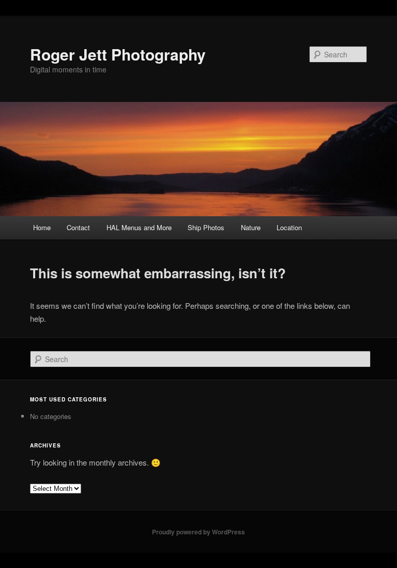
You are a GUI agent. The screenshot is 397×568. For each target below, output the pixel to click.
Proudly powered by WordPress (198, 531)
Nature (251, 227)
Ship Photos (206, 227)
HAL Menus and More (139, 227)
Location (289, 227)
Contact (78, 227)
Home (42, 227)
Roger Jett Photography (118, 54)
